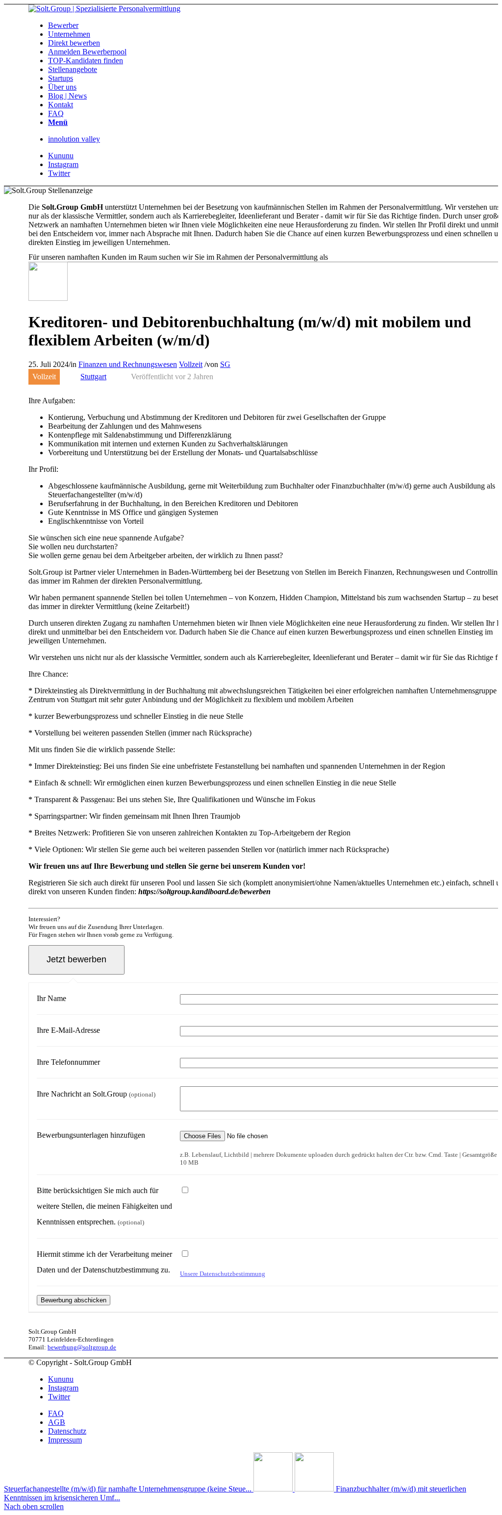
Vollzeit (190, 364)
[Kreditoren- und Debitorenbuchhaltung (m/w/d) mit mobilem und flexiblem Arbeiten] (48, 298)
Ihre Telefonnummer (68, 1062)
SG (225, 364)
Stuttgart (93, 376)
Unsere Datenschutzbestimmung (222, 1273)
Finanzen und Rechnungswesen (127, 364)
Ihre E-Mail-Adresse (68, 1030)
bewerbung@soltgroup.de (82, 1347)
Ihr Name (51, 998)
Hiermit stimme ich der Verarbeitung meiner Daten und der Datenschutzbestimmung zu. (104, 1262)
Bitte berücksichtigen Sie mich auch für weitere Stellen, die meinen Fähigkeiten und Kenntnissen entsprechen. (104, 1206)
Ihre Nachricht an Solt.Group (96, 1094)
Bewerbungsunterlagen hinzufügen (91, 1135)
